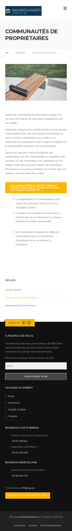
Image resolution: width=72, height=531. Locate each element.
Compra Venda (13, 289)
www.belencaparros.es (28, 516)
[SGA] (23, 10)
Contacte (12, 416)
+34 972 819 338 (19, 452)
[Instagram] (29, 322)
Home (11, 396)
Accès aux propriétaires (27, 495)
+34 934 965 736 (19, 475)
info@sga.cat (28, 487)
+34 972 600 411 (19, 441)
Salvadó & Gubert (17, 409)
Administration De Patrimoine (20, 305)
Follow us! (14, 322)
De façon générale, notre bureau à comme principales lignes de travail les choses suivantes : (35, 188)
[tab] (36, 187)
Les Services (14, 402)
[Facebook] (24, 322)
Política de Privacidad (50, 525)
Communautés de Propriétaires (21, 297)
